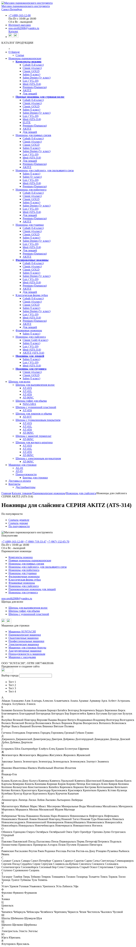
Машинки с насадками (22, 657)
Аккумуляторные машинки (24, 650)
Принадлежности (26, 474)
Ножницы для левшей (30, 356)
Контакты (14, 483)
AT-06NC (28, 397)
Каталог (13, 31)
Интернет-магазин (19, 24)
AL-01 (19, 468)
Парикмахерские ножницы (48, 493)
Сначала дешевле (18, 519)
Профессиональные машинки (26, 641)
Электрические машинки (23, 644)
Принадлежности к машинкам (26, 653)
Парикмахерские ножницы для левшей (32, 589)
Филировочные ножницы (32, 260)
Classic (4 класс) (32, 68)
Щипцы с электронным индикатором (38, 458)
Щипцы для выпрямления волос (35, 384)
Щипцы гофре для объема (24, 610)
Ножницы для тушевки (30, 224)
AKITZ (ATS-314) (33, 352)
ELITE (27, 122)
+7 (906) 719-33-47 (35, 541)
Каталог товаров (22, 493)
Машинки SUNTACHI (22, 631)
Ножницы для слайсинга (31, 336)
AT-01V (27, 416)
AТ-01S (27, 388)
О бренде (14, 52)
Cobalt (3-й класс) (33, 64)
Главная (6, 493)
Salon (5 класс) (31, 74)
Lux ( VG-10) (30, 80)
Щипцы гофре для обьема (31, 400)
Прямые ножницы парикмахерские (29, 560)
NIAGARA (29, 404)
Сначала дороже (18, 523)
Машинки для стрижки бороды (27, 647)
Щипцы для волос (19, 381)
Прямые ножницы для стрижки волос (40, 96)
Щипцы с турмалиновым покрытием (38, 420)
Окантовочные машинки (23, 637)
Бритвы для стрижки (35, 477)
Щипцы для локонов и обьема (34, 413)
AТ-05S (27, 394)
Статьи (20, 55)
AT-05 (19, 471)
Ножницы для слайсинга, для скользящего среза (45, 170)
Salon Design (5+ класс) (36, 77)
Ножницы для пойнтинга (31, 189)
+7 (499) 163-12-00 (19, 15)
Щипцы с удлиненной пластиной (36, 407)
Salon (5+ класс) (32, 176)
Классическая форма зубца (32, 295)
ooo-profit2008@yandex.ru (23, 28)
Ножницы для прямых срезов (33, 135)
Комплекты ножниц (28, 61)
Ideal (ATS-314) (32, 84)
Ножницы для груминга (31, 368)
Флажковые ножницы (29, 330)
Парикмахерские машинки (24, 634)
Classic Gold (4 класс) (35, 340)
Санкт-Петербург (11, 9)
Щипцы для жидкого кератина (34, 442)
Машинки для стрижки (22, 464)
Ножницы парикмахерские (24, 58)
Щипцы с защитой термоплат (33, 436)
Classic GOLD (31, 71)
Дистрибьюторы (25, 487)
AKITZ (27, 90)
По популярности (19, 526)
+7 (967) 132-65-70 (58, 541)
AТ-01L (27, 391)
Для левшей (30, 93)
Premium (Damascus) (35, 87)
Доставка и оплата (19, 480)
